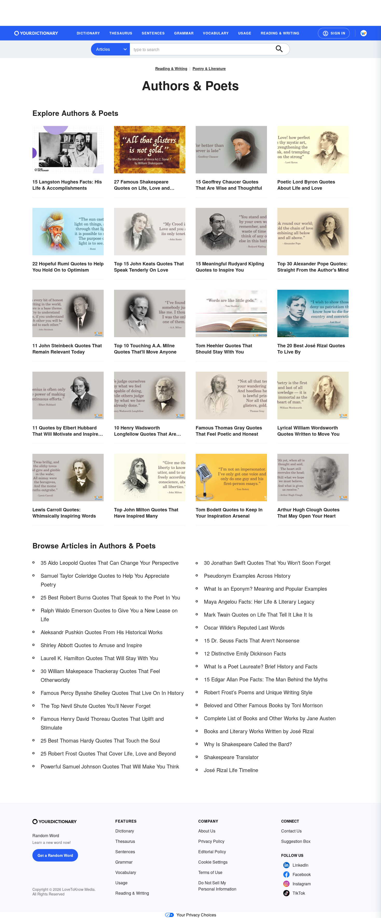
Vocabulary (125, 872)
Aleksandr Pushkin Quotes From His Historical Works (102, 632)
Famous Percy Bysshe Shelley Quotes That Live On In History (112, 692)
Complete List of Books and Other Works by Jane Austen (270, 718)
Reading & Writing (171, 68)
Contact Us (291, 831)
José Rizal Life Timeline (231, 770)
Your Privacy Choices (196, 915)
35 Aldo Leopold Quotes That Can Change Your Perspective (110, 562)
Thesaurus (125, 841)
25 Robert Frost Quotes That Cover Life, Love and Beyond (108, 753)
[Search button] (282, 49)
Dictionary (124, 831)
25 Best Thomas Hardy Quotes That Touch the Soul (100, 740)
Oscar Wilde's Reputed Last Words (244, 627)
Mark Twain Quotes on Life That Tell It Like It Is (258, 614)
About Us (206, 831)
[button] (334, 33)
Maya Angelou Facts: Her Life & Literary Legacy (259, 601)
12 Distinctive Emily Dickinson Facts (245, 653)
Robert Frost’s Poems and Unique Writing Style (258, 692)
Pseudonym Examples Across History (247, 575)
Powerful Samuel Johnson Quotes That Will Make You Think (110, 766)
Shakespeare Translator (231, 757)
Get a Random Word (55, 855)
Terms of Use (210, 872)
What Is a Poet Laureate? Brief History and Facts (261, 666)
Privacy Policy (211, 841)
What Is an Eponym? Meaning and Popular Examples (265, 588)
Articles (103, 49)
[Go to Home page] (36, 33)
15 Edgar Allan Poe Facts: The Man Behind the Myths (266, 679)
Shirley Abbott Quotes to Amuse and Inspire (91, 645)
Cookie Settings (213, 862)
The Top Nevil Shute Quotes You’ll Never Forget (96, 705)
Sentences (125, 852)
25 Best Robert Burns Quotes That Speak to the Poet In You (110, 597)
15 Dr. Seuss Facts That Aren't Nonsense (251, 640)
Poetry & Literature (209, 68)
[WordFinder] (364, 33)
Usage (121, 883)
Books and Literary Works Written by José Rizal (259, 731)
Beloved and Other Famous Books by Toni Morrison (263, 705)
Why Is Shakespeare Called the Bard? (248, 744)
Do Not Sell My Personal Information (217, 886)
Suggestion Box (296, 841)
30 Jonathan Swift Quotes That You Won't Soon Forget (267, 562)
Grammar (123, 862)
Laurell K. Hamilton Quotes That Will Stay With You (99, 658)
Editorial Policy (212, 852)
